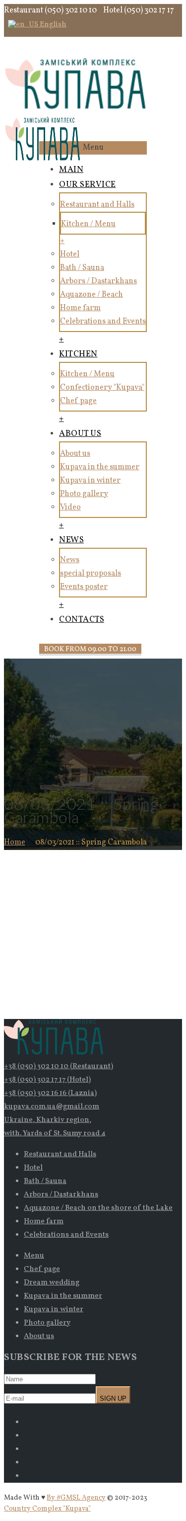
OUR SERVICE (87, 184)
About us (75, 453)
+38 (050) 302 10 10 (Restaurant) (58, 1066)
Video (70, 507)
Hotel (69, 254)
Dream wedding (51, 1282)
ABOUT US (80, 433)
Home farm (80, 308)
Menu (34, 1256)
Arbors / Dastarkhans (98, 281)
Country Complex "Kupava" (47, 1509)
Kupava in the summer (99, 467)
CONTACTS (81, 619)
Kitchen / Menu (88, 224)
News (69, 560)
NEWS (71, 540)
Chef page (78, 401)
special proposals (90, 573)
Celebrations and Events (103, 321)
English (52, 24)
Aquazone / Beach (91, 294)
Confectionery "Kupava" (102, 387)
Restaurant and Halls (97, 204)
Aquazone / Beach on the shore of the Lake (98, 1208)
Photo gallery (84, 494)
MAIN (71, 169)
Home (14, 842)
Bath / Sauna (82, 267)
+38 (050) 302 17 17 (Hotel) (47, 1080)
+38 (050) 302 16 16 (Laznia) (50, 1093)
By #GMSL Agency (76, 1498)
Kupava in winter (90, 480)
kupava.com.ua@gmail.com (51, 1106)
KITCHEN (78, 354)
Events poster (84, 587)
